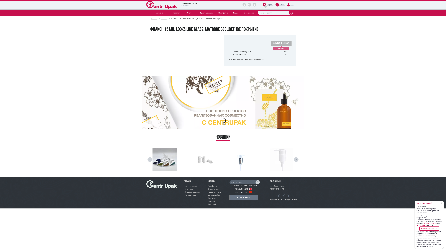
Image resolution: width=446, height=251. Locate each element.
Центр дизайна (206, 13)
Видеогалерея (213, 189)
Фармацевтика (190, 195)
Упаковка (211, 201)
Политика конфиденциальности (244, 186)
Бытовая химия (190, 186)
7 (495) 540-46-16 (189, 3)
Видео (236, 13)
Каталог (176, 13)
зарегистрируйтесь (430, 223)
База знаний (161, 13)
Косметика (188, 189)
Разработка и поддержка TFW (283, 199)
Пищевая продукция (192, 192)
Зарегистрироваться (429, 228)
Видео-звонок (244, 197)
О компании (249, 13)
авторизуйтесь (421, 225)
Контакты (212, 198)
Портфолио (223, 13)
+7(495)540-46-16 (277, 189)
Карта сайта (213, 204)
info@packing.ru (277, 186)
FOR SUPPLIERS (242, 189)
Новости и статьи (215, 192)
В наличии (191, 13)
